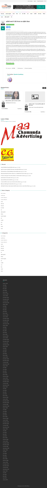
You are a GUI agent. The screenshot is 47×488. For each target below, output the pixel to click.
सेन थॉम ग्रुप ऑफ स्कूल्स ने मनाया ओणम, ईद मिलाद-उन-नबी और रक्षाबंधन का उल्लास (13, 175)
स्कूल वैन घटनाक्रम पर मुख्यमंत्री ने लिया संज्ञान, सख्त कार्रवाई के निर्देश (11, 169)
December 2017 (6, 463)
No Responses (20, 68)
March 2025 (5, 313)
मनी (11, 16)
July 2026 (4, 285)
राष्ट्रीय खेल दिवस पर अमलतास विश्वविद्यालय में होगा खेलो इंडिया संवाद (10, 171)
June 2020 (5, 411)
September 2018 (6, 448)
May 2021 (4, 392)
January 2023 (5, 357)
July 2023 (4, 348)
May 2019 (4, 434)
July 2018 (4, 451)
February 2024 (5, 336)
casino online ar (4, 199)
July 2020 (4, 409)
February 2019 (5, 439)
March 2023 (5, 355)
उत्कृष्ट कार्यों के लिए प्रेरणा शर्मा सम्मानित (6, 179)
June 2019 (5, 432)
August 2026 (5, 283)
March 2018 (5, 458)
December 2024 (6, 318)
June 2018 (5, 453)
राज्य (27, 13)
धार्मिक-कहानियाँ (7, 16)
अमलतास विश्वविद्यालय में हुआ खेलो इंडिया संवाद (7, 167)
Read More (20, 108)
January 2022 (5, 378)
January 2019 (5, 441)
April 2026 (5, 290)
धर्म (19, 13)
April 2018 (5, 456)
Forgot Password (40, 1)
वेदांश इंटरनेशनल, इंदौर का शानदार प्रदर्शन (13, 100)
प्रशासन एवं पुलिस (8, 13)
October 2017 (5, 467)
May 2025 (4, 309)
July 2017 (4, 472)
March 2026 (5, 292)
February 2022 (5, 376)
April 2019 (5, 435)
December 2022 (6, 358)
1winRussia (3, 195)
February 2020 (5, 418)
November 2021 (6, 381)
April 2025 (5, 311)
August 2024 (5, 325)
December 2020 (6, 400)
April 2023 (5, 353)
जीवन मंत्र (39, 13)
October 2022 (5, 362)
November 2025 (6, 299)
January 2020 (5, 420)
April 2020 (5, 414)
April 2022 (5, 372)
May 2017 (4, 476)
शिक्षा (17, 13)
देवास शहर (2, 13)
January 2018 (5, 462)
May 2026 (4, 288)
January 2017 (5, 479)
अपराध (2, 16)
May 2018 (4, 455)
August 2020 (5, 407)
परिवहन (44, 13)
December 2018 (6, 442)
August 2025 (5, 304)
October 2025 (5, 300)
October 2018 (5, 446)
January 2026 (5, 295)
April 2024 (5, 332)
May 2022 (4, 371)
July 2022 (4, 367)
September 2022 (6, 364)
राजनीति (35, 13)
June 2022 (5, 369)
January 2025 (5, 316)
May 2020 (4, 413)
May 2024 (4, 330)
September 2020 (6, 406)
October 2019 (5, 425)
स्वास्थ (14, 13)
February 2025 (5, 314)
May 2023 (4, 351)
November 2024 (6, 320)
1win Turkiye (3, 193)
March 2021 (5, 395)
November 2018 (6, 444)
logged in (7, 121)
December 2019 (6, 421)
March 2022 (5, 374)
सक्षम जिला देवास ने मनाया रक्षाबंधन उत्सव (6, 177)
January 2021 (5, 399)
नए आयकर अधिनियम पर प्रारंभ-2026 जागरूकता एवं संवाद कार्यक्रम (10, 181)
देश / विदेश (23, 13)
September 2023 (6, 344)
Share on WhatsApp (10, 24)
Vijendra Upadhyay (28, 68)
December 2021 (6, 379)
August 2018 (5, 449)
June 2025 (5, 307)
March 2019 (5, 437)
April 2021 (5, 393)
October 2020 (5, 404)
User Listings (30, 1)
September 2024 (6, 323)
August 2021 (5, 386)
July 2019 (4, 430)
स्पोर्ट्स (31, 13)
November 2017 (6, 465)
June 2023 (5, 350)
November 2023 (6, 341)
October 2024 (5, 321)
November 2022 (6, 360)
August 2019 (5, 428)
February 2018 (5, 460)
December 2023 (6, 339)
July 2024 (4, 327)
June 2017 (5, 474)
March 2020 (5, 416)
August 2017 (5, 470)
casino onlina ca (4, 197)
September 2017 (6, 469)
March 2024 (5, 334)
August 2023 (5, 346)
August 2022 (5, 365)
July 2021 (4, 388)
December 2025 (6, 297)
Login (35, 1)
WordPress (27, 485)
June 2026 (5, 286)
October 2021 (5, 383)
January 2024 (5, 337)
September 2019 (6, 427)
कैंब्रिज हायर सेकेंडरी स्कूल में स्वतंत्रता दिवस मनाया (8, 183)
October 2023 (5, 343)
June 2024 (5, 328)
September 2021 (6, 385)
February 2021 (5, 397)
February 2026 (5, 293)
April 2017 (5, 477)
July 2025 (4, 306)
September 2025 (6, 302)
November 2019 (6, 423)
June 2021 (5, 390)
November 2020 (6, 402)
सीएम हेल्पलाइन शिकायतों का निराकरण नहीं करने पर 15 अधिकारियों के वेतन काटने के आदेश (13, 173)
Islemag (19, 485)
